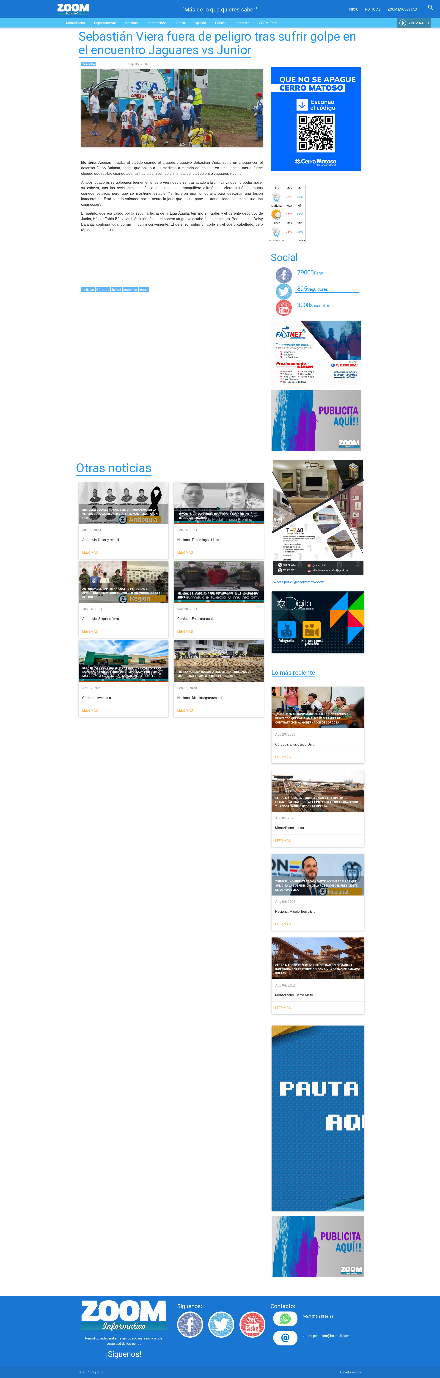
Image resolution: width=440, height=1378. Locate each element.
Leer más (90, 552)
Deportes (243, 23)
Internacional (157, 23)
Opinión (200, 23)
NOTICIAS (373, 9)
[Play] (403, 23)
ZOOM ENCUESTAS (402, 9)
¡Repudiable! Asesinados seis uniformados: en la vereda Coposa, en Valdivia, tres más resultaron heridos (120, 514)
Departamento (105, 23)
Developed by (351, 1372)
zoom (143, 289)
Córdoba (102, 289)
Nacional (131, 23)
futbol (116, 289)
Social (181, 23)
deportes (130, 289)
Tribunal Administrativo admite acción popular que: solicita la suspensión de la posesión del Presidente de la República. (316, 885)
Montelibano (75, 23)
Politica (220, 23)
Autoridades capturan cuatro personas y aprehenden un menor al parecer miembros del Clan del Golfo (122, 593)
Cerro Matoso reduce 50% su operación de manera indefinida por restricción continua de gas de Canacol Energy (317, 969)
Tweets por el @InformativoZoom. (298, 582)
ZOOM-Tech (268, 23)
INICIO (353, 9)
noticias (88, 289)
